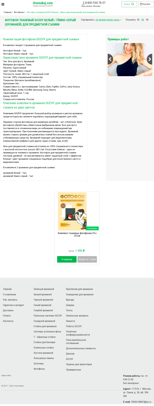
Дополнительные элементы (81, 348)
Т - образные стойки (44, 336)
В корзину (67, 259)
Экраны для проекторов (79, 364)
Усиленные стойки (44, 347)
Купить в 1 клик (87, 259)
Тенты (69, 310)
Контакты (8, 320)
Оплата (7, 315)
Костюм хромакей (43, 352)
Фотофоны (19, 12)
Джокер (70, 353)
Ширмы (70, 305)
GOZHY (69, 358)
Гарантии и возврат (13, 305)
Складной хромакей (44, 320)
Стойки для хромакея (45, 326)
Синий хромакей (42, 305)
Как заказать (10, 299)
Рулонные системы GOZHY (48, 315)
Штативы (39, 363)
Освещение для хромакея (79, 294)
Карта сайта (6, 375)
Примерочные (73, 369)
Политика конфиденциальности (78, 333)
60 (143, 19)
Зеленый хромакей (44, 288)
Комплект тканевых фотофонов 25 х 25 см (77, 234)
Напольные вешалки (77, 315)
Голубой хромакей (43, 310)
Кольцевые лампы (44, 358)
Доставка (8, 310)
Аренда (70, 299)
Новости (70, 320)
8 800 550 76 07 (95, 2)
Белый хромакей (43, 294)
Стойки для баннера (44, 342)
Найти (132, 4)
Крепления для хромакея (79, 288)
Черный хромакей (43, 299)
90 (147, 19)
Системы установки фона (47, 331)
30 (138, 19)
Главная (7, 12)
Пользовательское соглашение (76, 341)
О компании (9, 294)
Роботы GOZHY (74, 326)
